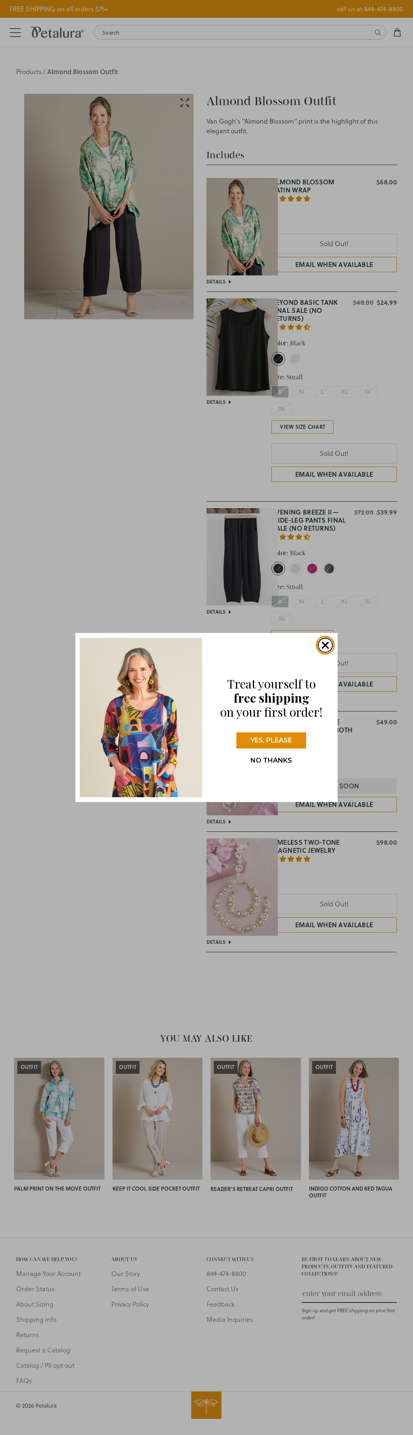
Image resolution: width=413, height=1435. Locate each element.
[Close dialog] (325, 645)
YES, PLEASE (271, 740)
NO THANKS (271, 760)
